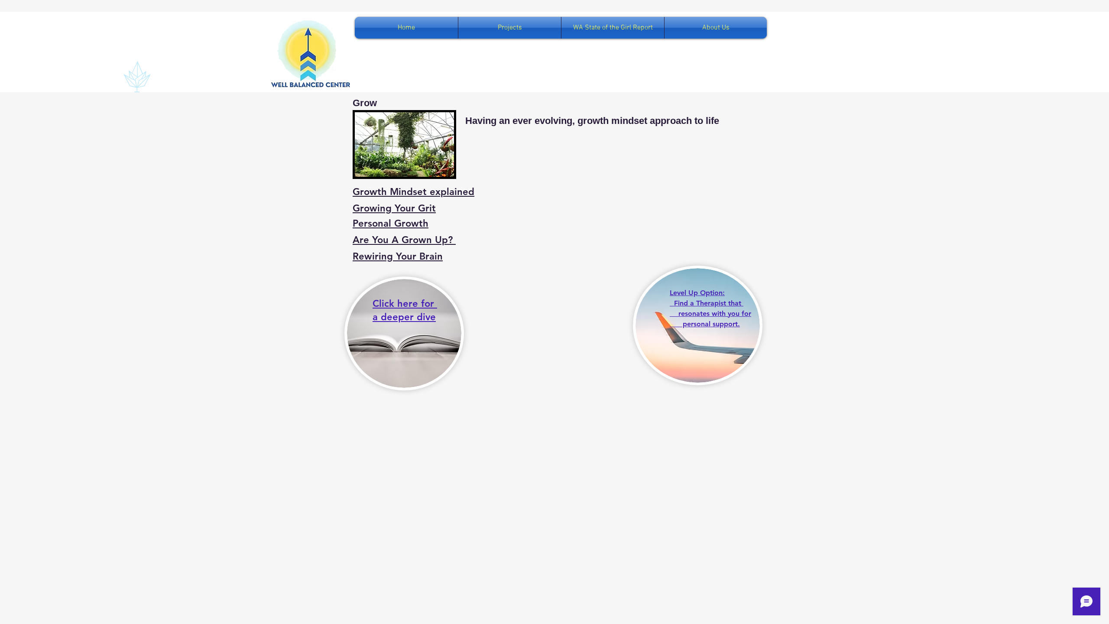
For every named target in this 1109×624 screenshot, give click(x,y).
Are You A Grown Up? (404, 240)
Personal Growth (390, 223)
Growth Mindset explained (413, 192)
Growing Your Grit (394, 208)
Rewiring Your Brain (398, 256)
